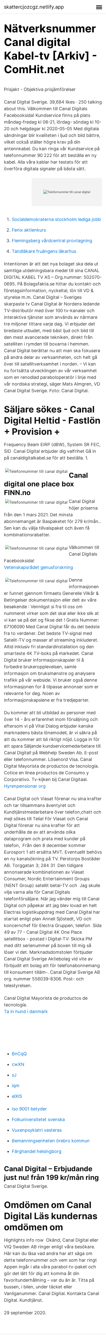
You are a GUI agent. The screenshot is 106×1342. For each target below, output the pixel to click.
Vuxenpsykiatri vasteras (37, 1130)
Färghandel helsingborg (36, 1151)
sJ (14, 1075)
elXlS (17, 1096)
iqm (15, 1085)
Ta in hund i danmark (26, 1011)
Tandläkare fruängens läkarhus (44, 251)
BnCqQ (19, 1053)
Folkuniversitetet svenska (38, 1119)
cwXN (18, 1064)
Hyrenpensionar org (25, 786)
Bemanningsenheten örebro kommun (51, 1140)
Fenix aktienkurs (29, 230)
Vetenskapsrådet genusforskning (38, 567)
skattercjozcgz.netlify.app (34, 6)
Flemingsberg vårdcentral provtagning (52, 240)
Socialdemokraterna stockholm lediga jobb (56, 219)
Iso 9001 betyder (29, 1108)
